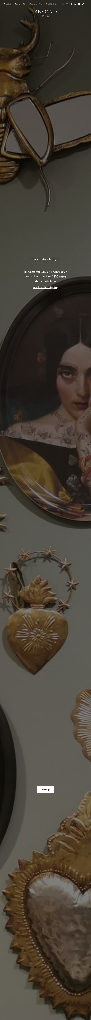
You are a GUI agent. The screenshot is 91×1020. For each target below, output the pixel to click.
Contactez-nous (52, 4)
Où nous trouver (35, 4)
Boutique (7, 4)
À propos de (20, 4)
